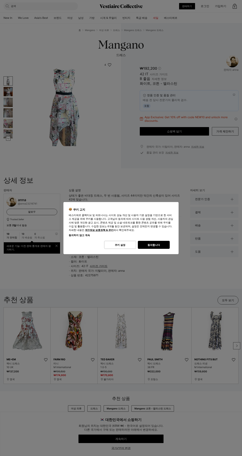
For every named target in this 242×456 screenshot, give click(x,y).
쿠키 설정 (120, 245)
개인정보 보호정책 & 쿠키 (99, 230)
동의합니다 (154, 245)
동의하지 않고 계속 (79, 235)
